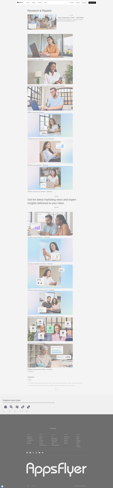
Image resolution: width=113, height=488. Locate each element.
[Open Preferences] (2, 486)
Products (27, 2)
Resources (39, 2)
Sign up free (85, 2)
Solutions (33, 2)
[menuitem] (28, 3)
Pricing (45, 2)
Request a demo (92, 2)
